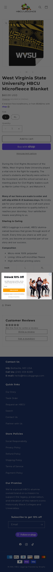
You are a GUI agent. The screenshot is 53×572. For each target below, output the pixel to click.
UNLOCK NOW (14, 290)
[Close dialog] (50, 274)
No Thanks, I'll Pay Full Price (13, 297)
